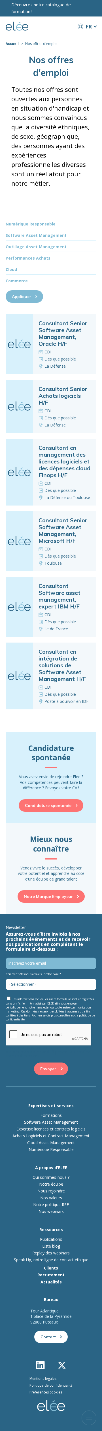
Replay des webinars (51, 1253)
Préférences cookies (45, 1392)
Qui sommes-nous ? (51, 1177)
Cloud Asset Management (51, 1143)
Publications (51, 1239)
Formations (51, 1115)
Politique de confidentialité (51, 1385)
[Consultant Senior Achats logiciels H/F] (51, 406)
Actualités (51, 1282)
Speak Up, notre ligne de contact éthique (51, 1260)
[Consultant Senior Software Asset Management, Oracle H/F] (51, 344)
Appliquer (21, 296)
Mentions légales (42, 1378)
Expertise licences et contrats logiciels (51, 1129)
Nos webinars (51, 1211)
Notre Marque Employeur (48, 896)
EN (87, 37)
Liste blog (51, 1246)
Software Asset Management (51, 1122)
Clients (51, 1268)
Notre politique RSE (51, 1205)
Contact (48, 1336)
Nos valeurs (51, 1198)
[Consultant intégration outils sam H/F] (51, 676)
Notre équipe (51, 1184)
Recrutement (51, 1274)
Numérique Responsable (51, 1150)
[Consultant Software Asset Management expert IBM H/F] (51, 607)
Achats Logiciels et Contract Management (51, 1136)
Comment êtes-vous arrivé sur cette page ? (33, 974)
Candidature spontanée (48, 805)
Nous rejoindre (51, 1191)
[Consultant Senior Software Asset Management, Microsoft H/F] (51, 541)
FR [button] (89, 26)
